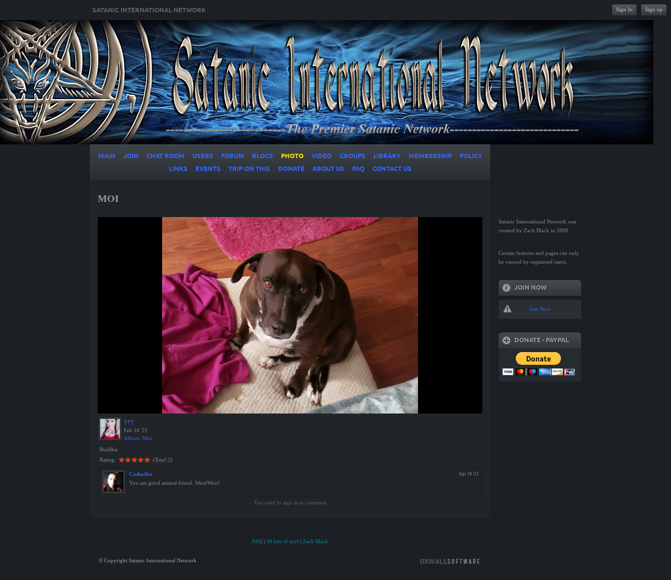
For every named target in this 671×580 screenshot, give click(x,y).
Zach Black (315, 541)
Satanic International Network (149, 10)
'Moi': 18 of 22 (123, 405)
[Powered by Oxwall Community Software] (450, 560)
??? (129, 422)
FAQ (257, 541)
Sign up (654, 9)
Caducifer (141, 474)
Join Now (540, 309)
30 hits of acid (282, 541)
